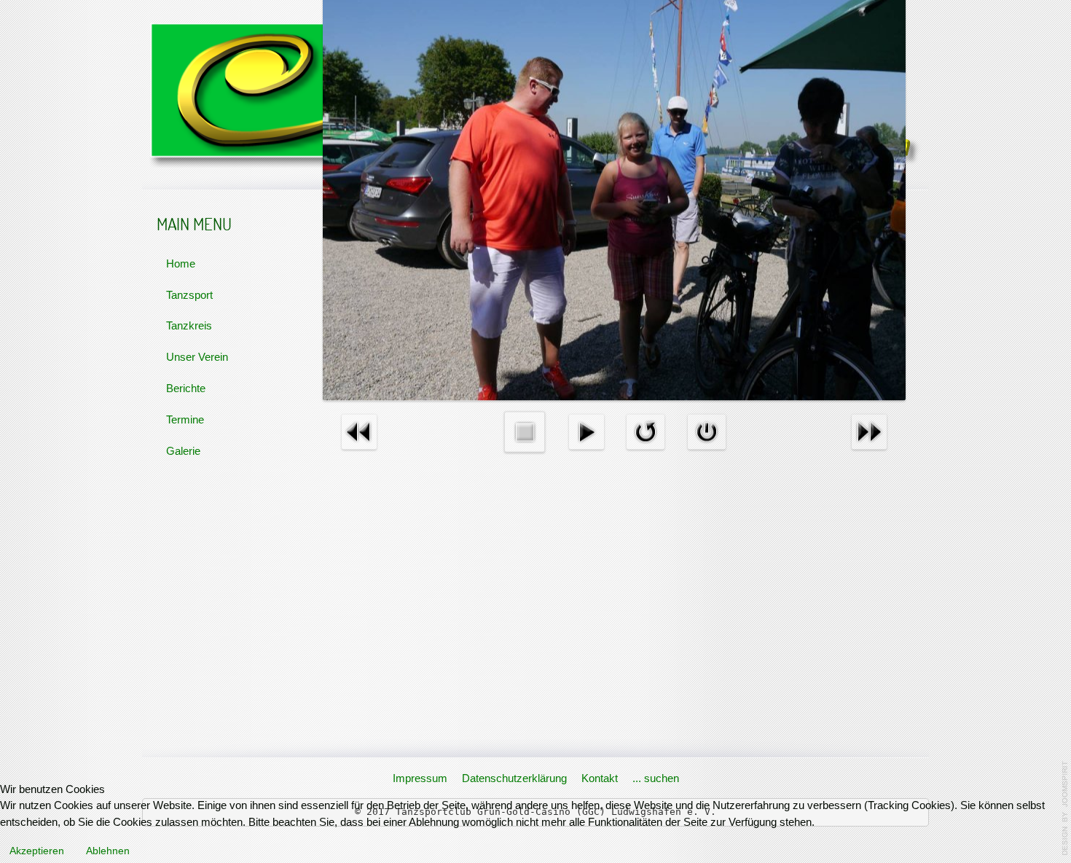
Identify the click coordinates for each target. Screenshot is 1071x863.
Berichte (185, 388)
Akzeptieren (36, 850)
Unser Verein (197, 357)
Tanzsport (189, 295)
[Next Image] (869, 431)
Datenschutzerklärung (514, 778)
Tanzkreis (189, 325)
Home (180, 263)
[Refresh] (645, 431)
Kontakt (599, 778)
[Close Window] (707, 431)
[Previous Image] (359, 431)
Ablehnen (108, 850)
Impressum (420, 778)
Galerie (183, 451)
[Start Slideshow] (586, 431)
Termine (185, 419)
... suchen (655, 778)
